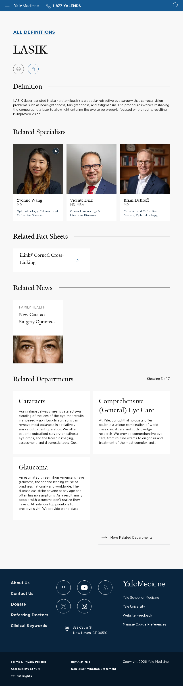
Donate (18, 605)
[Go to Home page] (26, 6)
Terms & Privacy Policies (28, 662)
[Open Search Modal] (176, 5)
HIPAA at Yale (80, 662)
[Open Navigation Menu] (7, 5)
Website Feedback (137, 615)
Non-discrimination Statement (93, 669)
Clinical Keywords (29, 626)
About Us (20, 583)
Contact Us (22, 594)
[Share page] (33, 69)
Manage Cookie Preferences (144, 624)
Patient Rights (21, 676)
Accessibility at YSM (25, 669)
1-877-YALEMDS (66, 6)
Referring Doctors (29, 615)
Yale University (134, 606)
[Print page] (18, 69)
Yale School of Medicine (141, 597)
